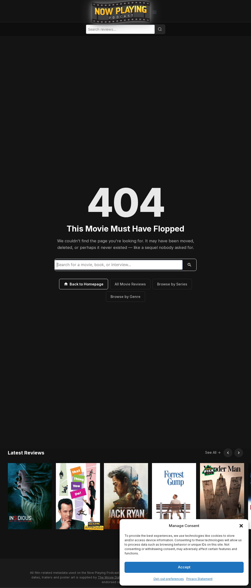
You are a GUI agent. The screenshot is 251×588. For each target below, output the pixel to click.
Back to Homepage (86, 284)
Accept (184, 567)
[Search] (160, 29)
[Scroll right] (238, 452)
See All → (213, 452)
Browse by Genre (125, 296)
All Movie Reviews (130, 284)
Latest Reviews (26, 453)
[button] (241, 525)
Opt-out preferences (168, 579)
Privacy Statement (199, 579)
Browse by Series (172, 284)
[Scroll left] (228, 452)
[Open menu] (154, 12)
